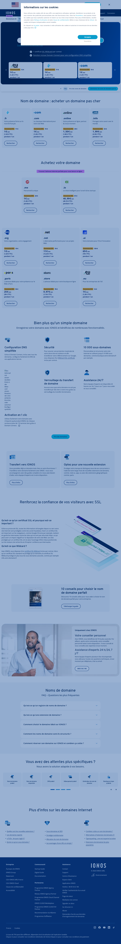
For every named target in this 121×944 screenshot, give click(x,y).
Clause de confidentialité (61, 20)
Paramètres (79, 15)
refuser (92, 20)
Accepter (36, 25)
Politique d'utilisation (40, 20)
